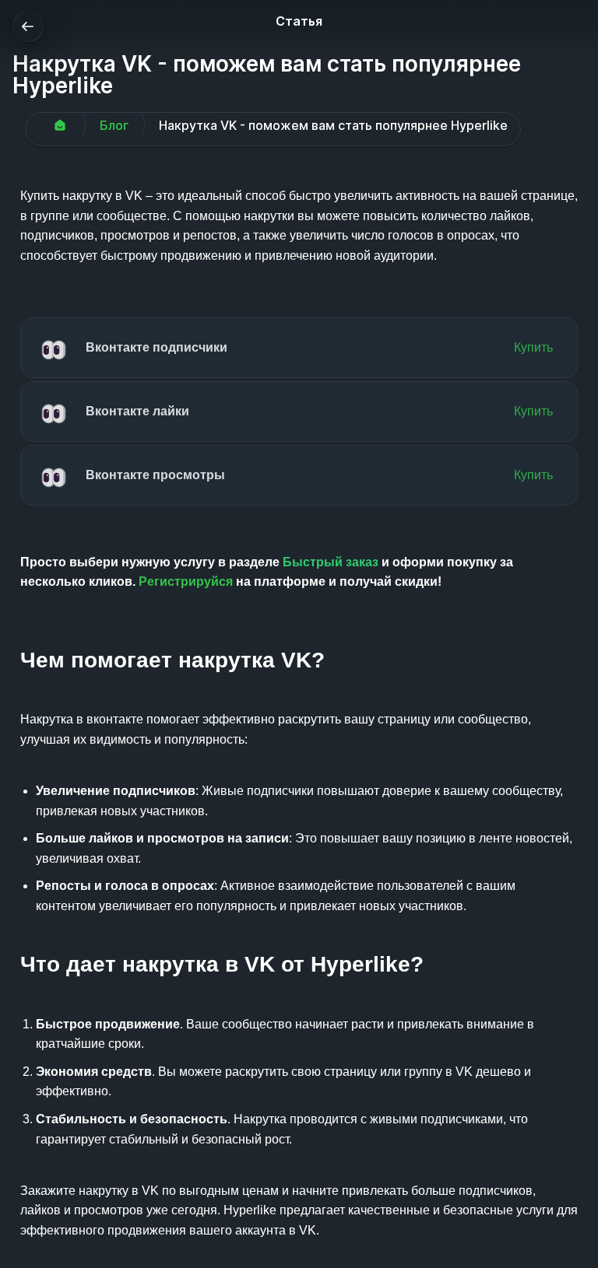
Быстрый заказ (330, 562)
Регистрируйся (186, 581)
